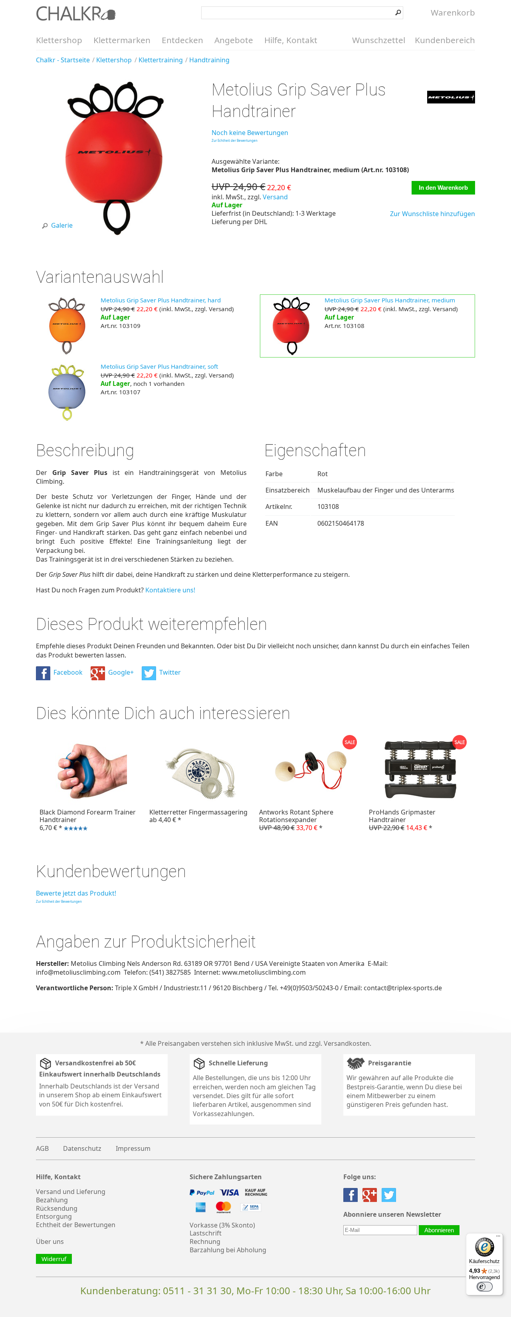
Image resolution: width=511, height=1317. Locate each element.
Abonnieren (439, 1230)
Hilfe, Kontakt (290, 40)
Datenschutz (82, 1148)
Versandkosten (347, 1043)
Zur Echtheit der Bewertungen (234, 140)
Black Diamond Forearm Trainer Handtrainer (86, 821)
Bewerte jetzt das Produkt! (76, 893)
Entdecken (182, 40)
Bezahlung (52, 1200)
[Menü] (498, 1238)
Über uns (50, 1241)
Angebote (233, 40)
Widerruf (54, 1259)
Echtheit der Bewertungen (75, 1224)
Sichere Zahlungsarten (226, 1177)
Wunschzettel (378, 40)
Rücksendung (56, 1208)
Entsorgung (54, 1216)
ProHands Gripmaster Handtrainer (402, 820)
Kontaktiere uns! (170, 590)
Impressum (133, 1148)
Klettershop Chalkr (76, 13)
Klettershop (59, 40)
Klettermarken (122, 40)
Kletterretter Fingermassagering (198, 816)
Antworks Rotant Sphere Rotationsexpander (296, 820)
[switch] (485, 1286)
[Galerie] (115, 234)
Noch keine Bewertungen (250, 132)
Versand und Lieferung (70, 1191)
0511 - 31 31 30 (197, 1290)
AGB (42, 1148)
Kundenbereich (445, 40)
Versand (275, 197)
